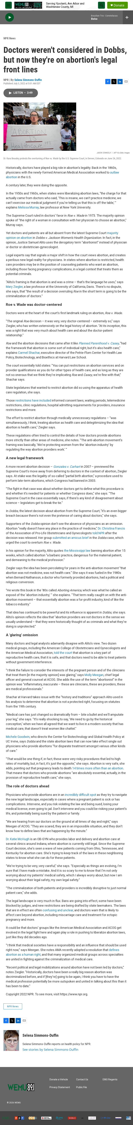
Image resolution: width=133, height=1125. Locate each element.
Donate (119, 5)
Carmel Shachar (29, 352)
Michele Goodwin (18, 737)
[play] (9, 17)
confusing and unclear (58, 910)
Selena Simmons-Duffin (28, 80)
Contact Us (82, 1079)
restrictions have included (33, 400)
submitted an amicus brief (70, 538)
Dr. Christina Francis (111, 528)
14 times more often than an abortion (97, 768)
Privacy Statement (60, 1087)
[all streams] (128, 17)
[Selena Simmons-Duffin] (11, 1040)
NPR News (9, 38)
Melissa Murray (28, 207)
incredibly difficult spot (80, 795)
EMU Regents (110, 1079)
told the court (63, 653)
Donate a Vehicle (59, 1079)
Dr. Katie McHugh (17, 839)
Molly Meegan (94, 675)
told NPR (98, 533)
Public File (81, 1087)
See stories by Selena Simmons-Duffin (50, 1049)
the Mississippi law (77, 550)
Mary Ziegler (14, 286)
